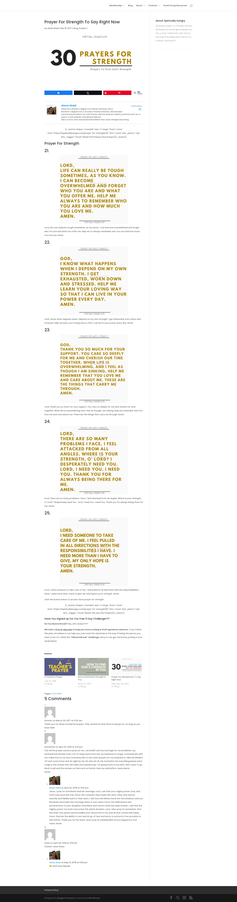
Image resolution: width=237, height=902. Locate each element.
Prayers (82, 28)
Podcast (153, 6)
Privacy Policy (51, 890)
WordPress (94, 898)
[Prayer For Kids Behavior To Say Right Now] (127, 667)
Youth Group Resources (175, 6)
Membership (115, 6)
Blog (130, 6)
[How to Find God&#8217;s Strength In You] (93, 667)
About (139, 6)
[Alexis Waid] (51, 113)
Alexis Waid (53, 28)
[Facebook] (140, 109)
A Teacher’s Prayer (53, 677)
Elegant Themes (65, 898)
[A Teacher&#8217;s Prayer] (59, 667)
